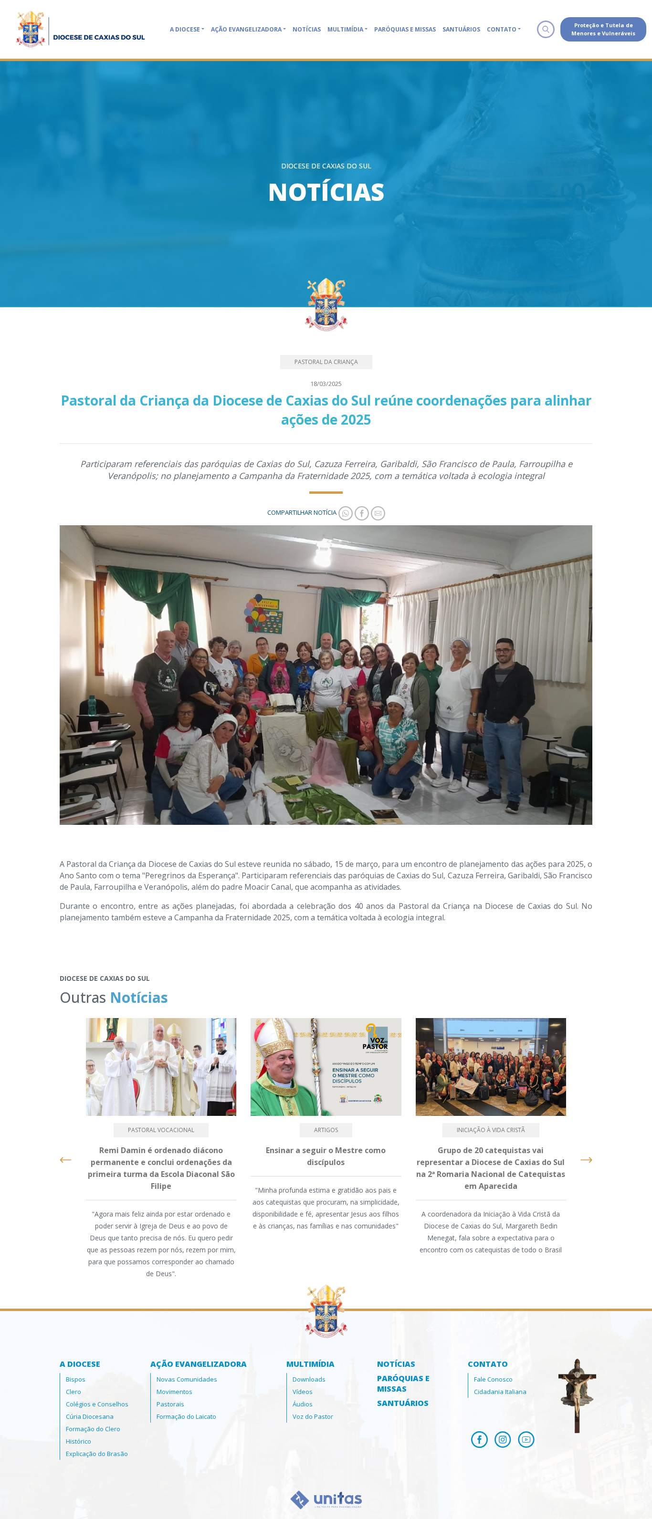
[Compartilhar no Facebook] (361, 512)
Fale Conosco (493, 1379)
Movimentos (174, 1391)
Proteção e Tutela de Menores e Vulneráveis (603, 29)
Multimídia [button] (345, 29)
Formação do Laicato (186, 1416)
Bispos (75, 1379)
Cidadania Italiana (500, 1391)
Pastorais (170, 1404)
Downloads (309, 1379)
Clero (73, 1391)
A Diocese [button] (185, 29)
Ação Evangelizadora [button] (246, 29)
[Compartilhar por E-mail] (377, 512)
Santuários (461, 29)
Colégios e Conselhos (97, 1404)
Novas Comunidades (187, 1379)
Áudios (303, 1404)
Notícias (307, 29)
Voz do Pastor (313, 1416)
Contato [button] (501, 29)
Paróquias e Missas (405, 29)
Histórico (78, 1441)
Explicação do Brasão (97, 1453)
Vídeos (303, 1391)
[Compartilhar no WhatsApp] (345, 512)
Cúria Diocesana (90, 1416)
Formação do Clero (93, 1429)
